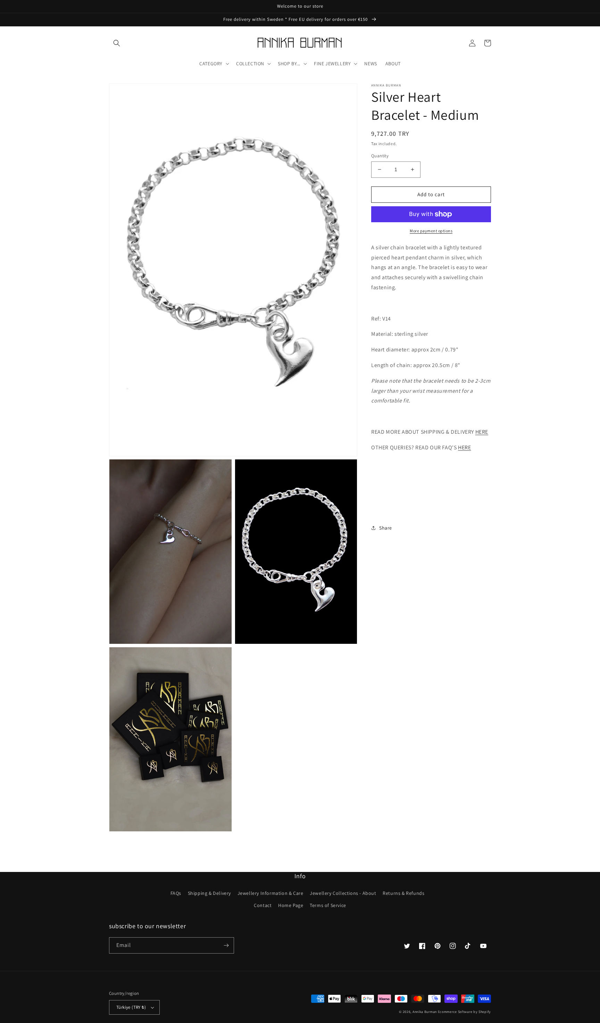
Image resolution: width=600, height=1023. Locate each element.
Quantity (380, 156)
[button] (116, 43)
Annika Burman (425, 1011)
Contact (263, 905)
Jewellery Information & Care (270, 893)
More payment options (431, 230)
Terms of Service (328, 905)
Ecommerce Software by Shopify (464, 1011)
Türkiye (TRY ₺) (131, 1007)
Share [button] (385, 528)
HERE (481, 431)
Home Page (290, 905)
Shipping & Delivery (209, 893)
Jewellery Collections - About (343, 893)
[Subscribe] (226, 945)
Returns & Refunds (403, 893)
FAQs (175, 893)
